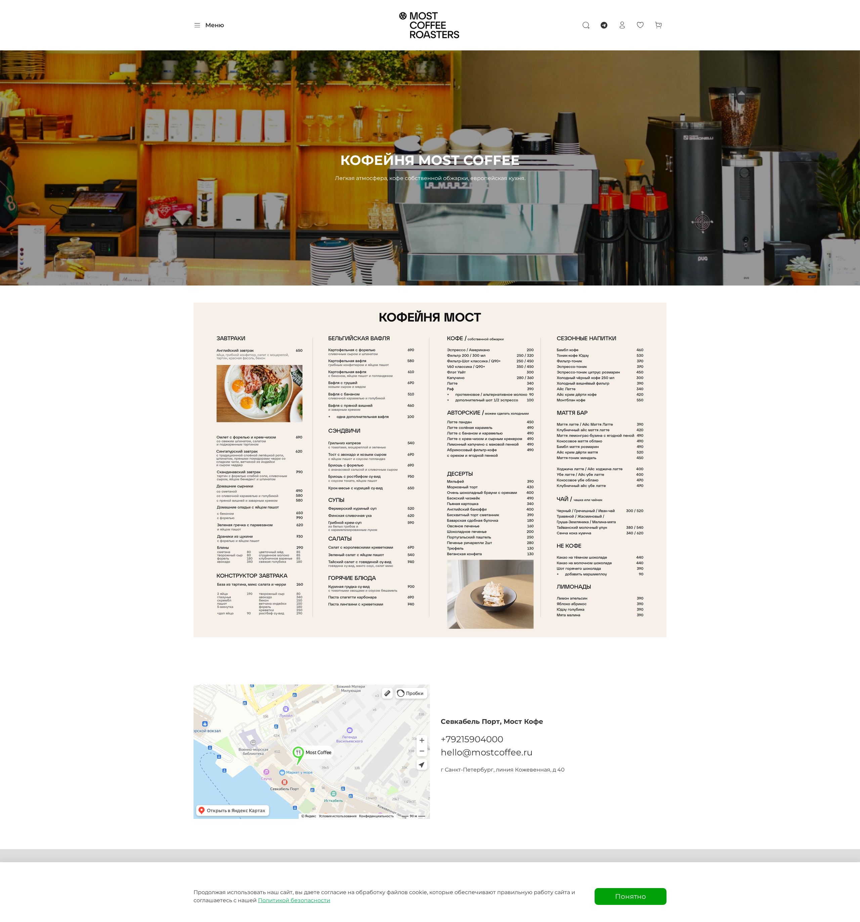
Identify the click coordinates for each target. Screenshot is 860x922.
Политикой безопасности (294, 900)
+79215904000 (472, 739)
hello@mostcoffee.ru (486, 752)
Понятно (630, 896)
